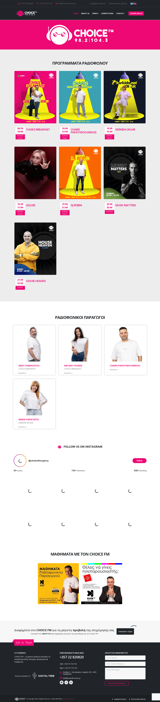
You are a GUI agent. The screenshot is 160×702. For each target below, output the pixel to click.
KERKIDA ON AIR (125, 129)
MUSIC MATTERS (125, 205)
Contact (120, 13)
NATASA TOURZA (73, 365)
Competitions (107, 13)
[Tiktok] (71, 682)
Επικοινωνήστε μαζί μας (118, 3)
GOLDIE (30, 205)
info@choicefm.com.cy (67, 3)
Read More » (23, 373)
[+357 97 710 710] (38, 3)
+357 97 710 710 (45, 3)
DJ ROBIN (76, 205)
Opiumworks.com (68, 699)
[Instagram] (66, 682)
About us (85, 13)
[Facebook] (61, 682)
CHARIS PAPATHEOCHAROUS (83, 130)
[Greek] (131, 3)
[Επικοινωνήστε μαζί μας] (129, 699)
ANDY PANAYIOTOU (29, 365)
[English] (134, 3)
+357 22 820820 (27, 3)
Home (76, 13)
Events (95, 13)
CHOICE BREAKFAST (38, 129)
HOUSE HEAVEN (36, 281)
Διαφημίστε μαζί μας (97, 3)
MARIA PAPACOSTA (29, 419)
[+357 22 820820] (19, 3)
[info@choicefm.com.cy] (57, 3)
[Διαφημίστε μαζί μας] (112, 699)
